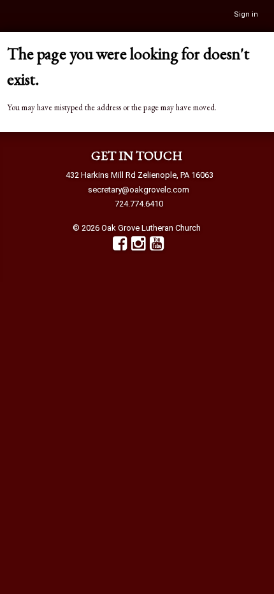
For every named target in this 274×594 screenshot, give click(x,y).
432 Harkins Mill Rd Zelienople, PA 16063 (139, 175)
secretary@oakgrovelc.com (138, 189)
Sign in (246, 14)
